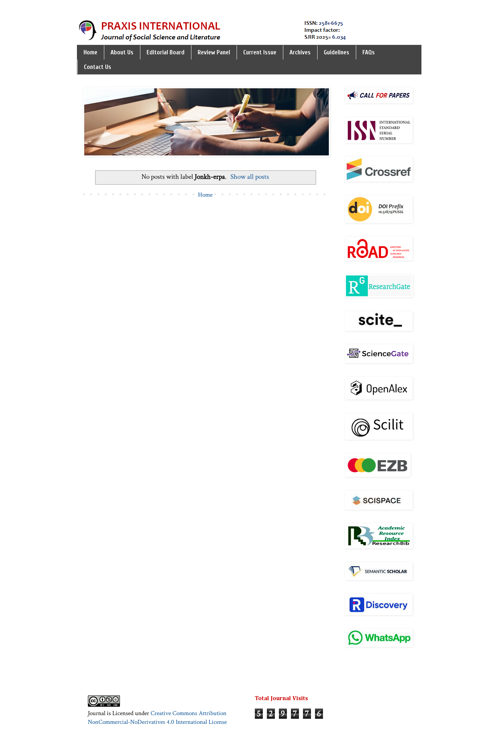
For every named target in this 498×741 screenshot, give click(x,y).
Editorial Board (165, 52)
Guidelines (336, 52)
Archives (300, 52)
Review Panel (214, 52)
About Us (121, 52)
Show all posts (249, 176)
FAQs (368, 52)
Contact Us (97, 66)
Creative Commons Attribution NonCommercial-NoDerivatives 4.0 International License (157, 717)
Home (90, 52)
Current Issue (259, 52)
